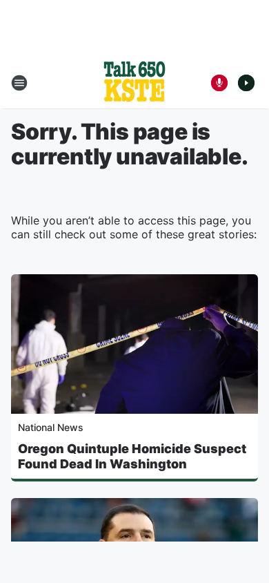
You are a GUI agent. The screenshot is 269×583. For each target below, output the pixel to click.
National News (50, 427)
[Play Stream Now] (246, 83)
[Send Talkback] (219, 83)
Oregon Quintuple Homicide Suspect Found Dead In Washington (132, 456)
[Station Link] (134, 83)
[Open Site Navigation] (19, 83)
